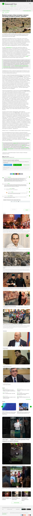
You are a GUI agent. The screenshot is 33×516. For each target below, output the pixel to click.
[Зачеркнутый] (16, 201)
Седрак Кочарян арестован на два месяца (9, 306)
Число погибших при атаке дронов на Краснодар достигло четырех (23, 394)
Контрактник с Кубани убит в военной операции (23, 390)
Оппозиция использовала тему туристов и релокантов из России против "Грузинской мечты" (16, 267)
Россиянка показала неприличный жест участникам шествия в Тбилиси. (25, 499)
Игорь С (11, 188)
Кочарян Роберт (5, 348)
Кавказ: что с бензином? (6, 10)
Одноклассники (10, 148)
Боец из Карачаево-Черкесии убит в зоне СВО (23, 397)
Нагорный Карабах (4, 8)
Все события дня (28, 399)
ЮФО (19, 9)
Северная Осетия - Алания (22, 8)
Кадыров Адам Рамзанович (7, 366)
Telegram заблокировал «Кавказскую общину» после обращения (6, 498)
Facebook (23, 147)
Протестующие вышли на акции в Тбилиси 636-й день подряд (12, 324)
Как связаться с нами (9, 509)
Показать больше (16, 502)
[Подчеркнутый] (14, 201)
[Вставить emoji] (18, 201)
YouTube (5, 149)
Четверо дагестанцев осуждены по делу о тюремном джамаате (9, 397)
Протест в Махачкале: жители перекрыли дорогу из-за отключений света (13, 465)
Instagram (26, 147)
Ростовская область (16, 8)
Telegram (23, 145)
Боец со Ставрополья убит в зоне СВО (9, 393)
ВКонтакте (5, 148)
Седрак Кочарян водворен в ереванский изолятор (10, 248)
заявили (28, 139)
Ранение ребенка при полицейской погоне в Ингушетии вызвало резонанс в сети (23, 413)
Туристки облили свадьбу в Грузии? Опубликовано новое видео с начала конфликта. (15, 488)
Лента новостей (7, 12)
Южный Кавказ (16, 9)
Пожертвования (18, 509)
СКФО (26, 8)
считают (27, 56)
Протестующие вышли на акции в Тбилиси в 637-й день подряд (13, 229)
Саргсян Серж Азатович (7, 384)
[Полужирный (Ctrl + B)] (11, 201)
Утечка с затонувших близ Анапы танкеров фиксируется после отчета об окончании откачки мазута (9, 413)
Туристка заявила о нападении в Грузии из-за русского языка (16, 498)
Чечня (9, 9)
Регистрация (14, 209)
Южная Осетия (12, 9)
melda (8, 183)
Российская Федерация (10, 8)
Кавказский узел (9, 47)
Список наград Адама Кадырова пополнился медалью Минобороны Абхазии (15, 287)
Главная (3, 12)
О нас (2, 509)
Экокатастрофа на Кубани (27, 10)
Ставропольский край (5, 9)
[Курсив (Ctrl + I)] (13, 201)
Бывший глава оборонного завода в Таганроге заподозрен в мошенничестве (9, 390)
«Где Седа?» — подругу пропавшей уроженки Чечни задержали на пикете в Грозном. (15, 440)
